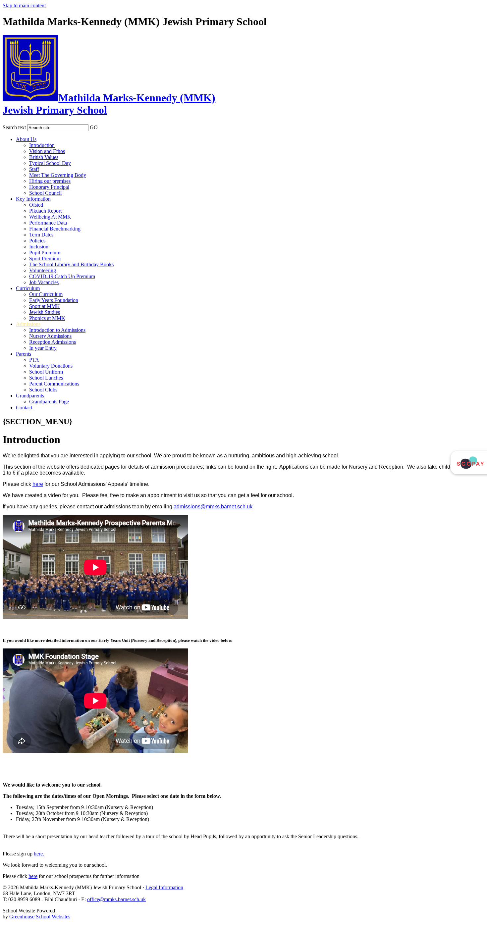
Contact (24, 407)
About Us (26, 139)
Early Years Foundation (53, 300)
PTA (34, 360)
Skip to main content (24, 5)
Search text (14, 127)
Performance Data (48, 223)
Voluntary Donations (51, 366)
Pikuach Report (45, 211)
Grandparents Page (49, 401)
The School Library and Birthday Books (71, 264)
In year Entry (43, 348)
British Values (43, 157)
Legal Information (164, 887)
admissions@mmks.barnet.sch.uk (213, 506)
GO (94, 127)
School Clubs (43, 389)
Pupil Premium (44, 252)
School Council (45, 193)
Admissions (28, 324)
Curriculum (28, 288)
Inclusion (38, 246)
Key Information (33, 199)
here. (39, 853)
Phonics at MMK (47, 318)
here (37, 484)
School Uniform (46, 372)
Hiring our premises (50, 181)
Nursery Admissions (50, 336)
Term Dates (41, 234)
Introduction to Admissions (57, 330)
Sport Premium (45, 258)
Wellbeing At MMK (50, 217)
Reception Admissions (52, 342)
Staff (34, 169)
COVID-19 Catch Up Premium (62, 276)
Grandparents (30, 395)
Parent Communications (54, 383)
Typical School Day (50, 163)
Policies (37, 240)
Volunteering (42, 270)
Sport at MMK (44, 306)
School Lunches (46, 378)
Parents (23, 354)
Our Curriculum (46, 294)
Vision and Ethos (47, 151)
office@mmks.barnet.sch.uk (116, 899)
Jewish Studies (44, 312)
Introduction (42, 145)
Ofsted (36, 205)
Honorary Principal (49, 187)
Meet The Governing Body (57, 175)
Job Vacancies (44, 282)
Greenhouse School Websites (39, 916)
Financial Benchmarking (55, 228)
